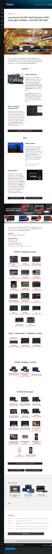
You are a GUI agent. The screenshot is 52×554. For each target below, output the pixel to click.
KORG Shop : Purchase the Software (25, 130)
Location (2, 544)
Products (2, 17)
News (2, 542)
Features (2, 21)
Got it (10, 548)
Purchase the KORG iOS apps (16, 198)
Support (2, 29)
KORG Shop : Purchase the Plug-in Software (25, 463)
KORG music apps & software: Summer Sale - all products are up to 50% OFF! (31, 526)
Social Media (2, 547)
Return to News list (42, 4)
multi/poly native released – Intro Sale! (23, 520)
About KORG (2, 552)
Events (2, 25)
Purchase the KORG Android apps (34, 198)
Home (2, 13)
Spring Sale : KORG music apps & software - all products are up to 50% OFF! (31, 518)
